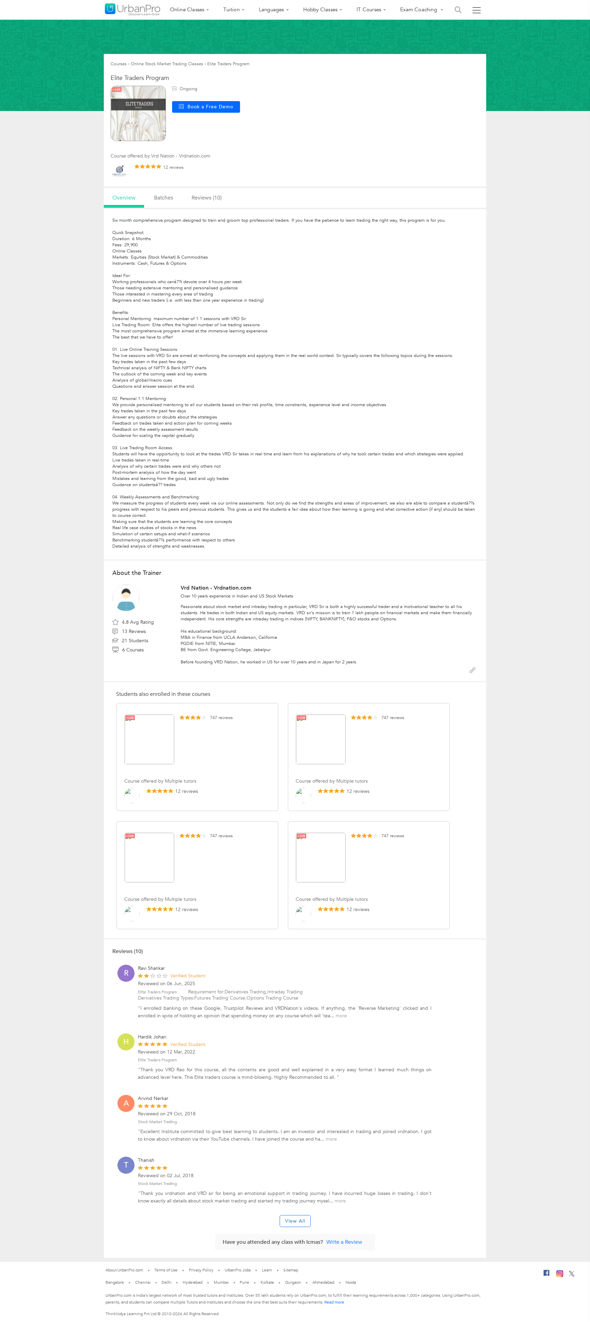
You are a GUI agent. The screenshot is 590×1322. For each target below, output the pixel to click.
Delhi (166, 1282)
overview (124, 198)
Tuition (231, 9)
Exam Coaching (419, 9)
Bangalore (115, 1282)
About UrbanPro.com (124, 1270)
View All (295, 1221)
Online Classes (187, 9)
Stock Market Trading (157, 1122)
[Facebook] (547, 1275)
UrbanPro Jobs (238, 1270)
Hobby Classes (320, 9)
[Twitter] (572, 1275)
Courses (119, 64)
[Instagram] (559, 1276)
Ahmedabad (323, 1282)
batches (163, 198)
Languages (271, 9)
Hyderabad (192, 1282)
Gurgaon (293, 1282)
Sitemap (290, 1270)
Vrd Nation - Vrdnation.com (216, 588)
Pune (244, 1282)
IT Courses (368, 9)
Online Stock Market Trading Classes (167, 64)
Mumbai (221, 1282)
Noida (351, 1282)
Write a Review (344, 1242)
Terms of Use (166, 1270)
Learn (267, 1270)
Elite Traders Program (157, 992)
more (341, 1016)
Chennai (142, 1282)
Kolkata (267, 1282)
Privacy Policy (201, 1270)
